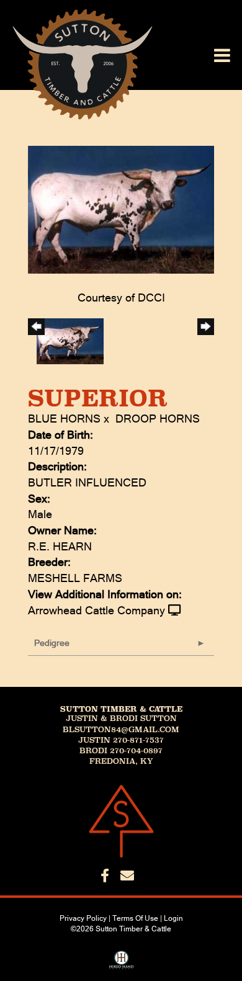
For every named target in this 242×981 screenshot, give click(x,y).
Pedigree (51, 643)
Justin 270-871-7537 (121, 740)
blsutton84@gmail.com (121, 729)
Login (173, 918)
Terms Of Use (135, 918)
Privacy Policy (83, 918)
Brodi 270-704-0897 (121, 750)
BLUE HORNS (64, 418)
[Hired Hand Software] (121, 964)
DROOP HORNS (157, 418)
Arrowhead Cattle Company (96, 610)
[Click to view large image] (121, 208)
